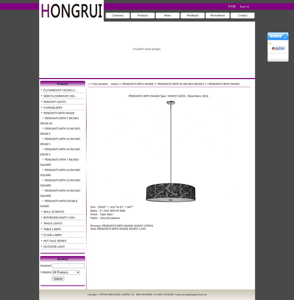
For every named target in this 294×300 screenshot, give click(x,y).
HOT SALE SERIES (54, 240)
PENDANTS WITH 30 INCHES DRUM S (181, 84)
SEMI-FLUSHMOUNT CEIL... (60, 96)
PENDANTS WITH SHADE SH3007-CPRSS (127, 225)
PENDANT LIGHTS (54, 101)
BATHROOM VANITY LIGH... (59, 217)
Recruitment (217, 15)
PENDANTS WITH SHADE (58, 113)
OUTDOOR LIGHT (54, 246)
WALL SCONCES (53, 211)
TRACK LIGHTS (52, 223)
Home (114, 84)
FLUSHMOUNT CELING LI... (60, 90)
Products (143, 15)
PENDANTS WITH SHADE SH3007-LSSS (121, 228)
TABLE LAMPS (52, 229)
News (167, 15)
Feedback (192, 15)
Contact (242, 15)
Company (117, 15)
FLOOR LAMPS (52, 235)
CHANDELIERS (52, 107)
